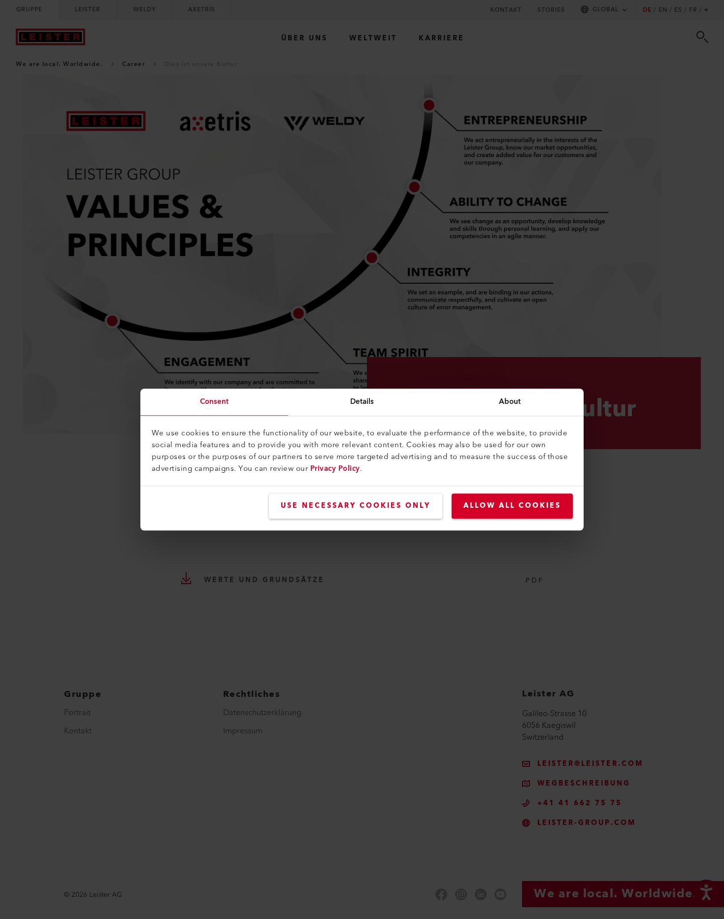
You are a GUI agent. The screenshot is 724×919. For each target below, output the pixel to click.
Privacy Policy (335, 468)
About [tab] (510, 401)
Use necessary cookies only (355, 506)
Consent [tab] (214, 401)
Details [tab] (362, 401)
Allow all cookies (512, 506)
